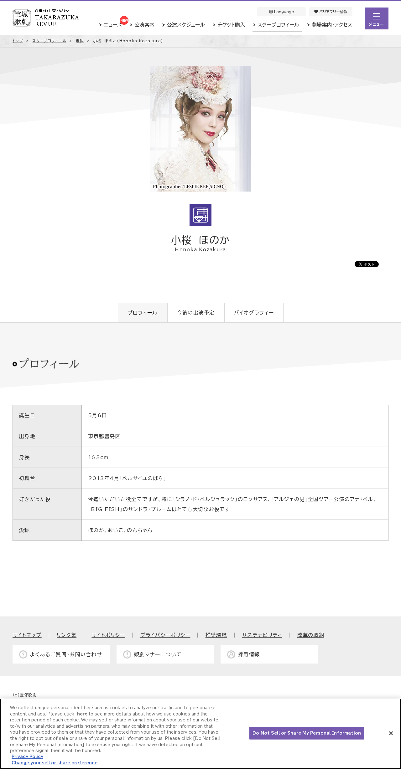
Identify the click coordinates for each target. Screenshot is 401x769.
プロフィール (143, 312)
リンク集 (66, 635)
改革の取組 (310, 635)
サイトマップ (27, 635)
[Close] (391, 733)
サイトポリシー (108, 635)
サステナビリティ (262, 635)
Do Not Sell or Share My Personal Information (307, 733)
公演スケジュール (186, 24)
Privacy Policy (27, 757)
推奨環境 (216, 635)
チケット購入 (231, 24)
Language (283, 11)
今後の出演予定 (196, 312)
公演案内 (144, 24)
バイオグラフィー (254, 312)
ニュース (113, 24)
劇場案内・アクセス (332, 24)
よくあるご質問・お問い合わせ (66, 654)
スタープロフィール (278, 24)
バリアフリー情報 (332, 11)
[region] (200, 734)
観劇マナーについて (158, 654)
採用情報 (249, 654)
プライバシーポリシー (165, 635)
